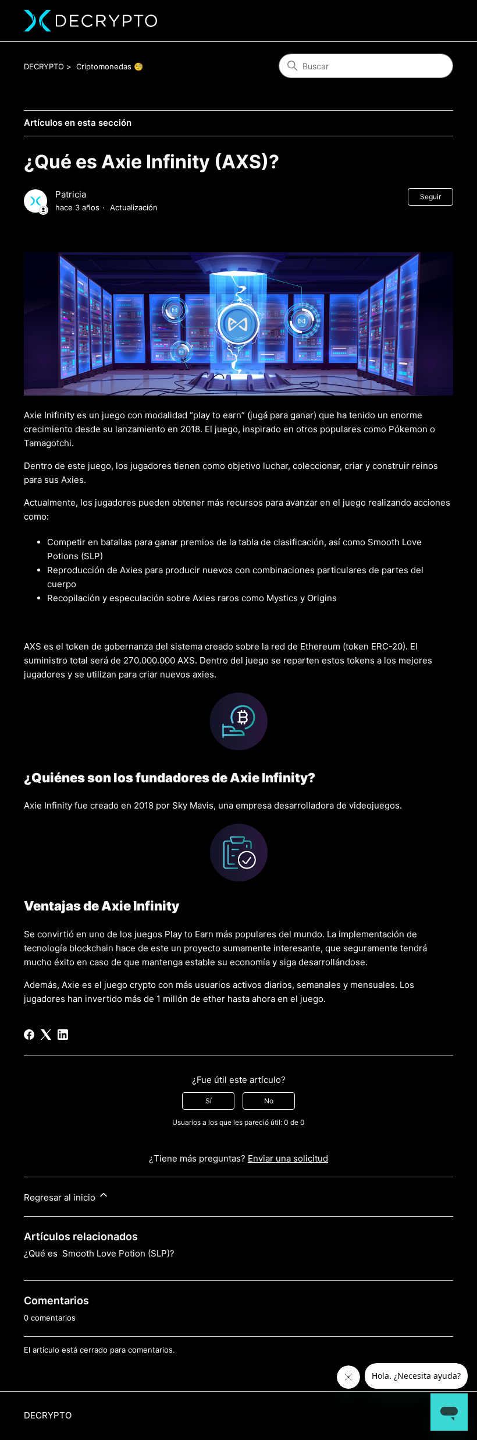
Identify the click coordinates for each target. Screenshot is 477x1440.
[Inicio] (90, 20)
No (268, 1100)
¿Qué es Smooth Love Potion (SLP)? (99, 1253)
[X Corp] (46, 1034)
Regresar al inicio (61, 1197)
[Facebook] (29, 1034)
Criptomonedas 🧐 (109, 66)
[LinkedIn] (63, 1034)
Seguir (430, 196)
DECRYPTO (44, 66)
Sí (208, 1100)
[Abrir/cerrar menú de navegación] (432, 21)
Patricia (70, 194)
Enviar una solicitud (288, 1158)
